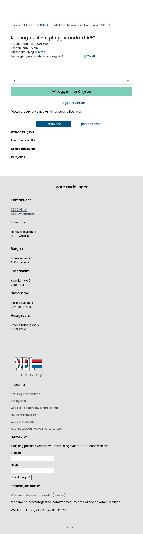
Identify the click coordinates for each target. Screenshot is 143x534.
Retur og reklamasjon (25, 394)
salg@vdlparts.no (23, 214)
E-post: (16, 453)
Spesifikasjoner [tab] (90, 124)
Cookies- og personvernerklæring (34, 408)
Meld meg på (21, 477)
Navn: (14, 465)
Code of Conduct (22, 422)
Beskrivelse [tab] (53, 124)
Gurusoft (72, 527)
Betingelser (18, 401)
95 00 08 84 (19, 210)
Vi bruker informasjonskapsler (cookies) (38, 495)
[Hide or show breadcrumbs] (108, 25)
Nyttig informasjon (23, 415)
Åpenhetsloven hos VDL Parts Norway (36, 429)
